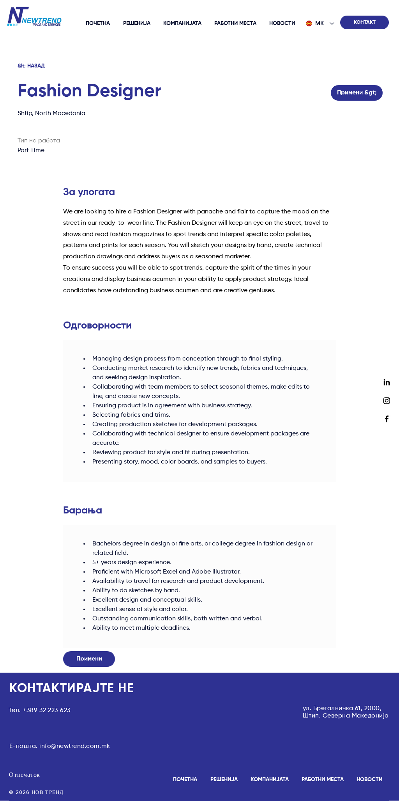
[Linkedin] (386, 382)
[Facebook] (386, 418)
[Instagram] (386, 400)
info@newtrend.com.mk (74, 746)
